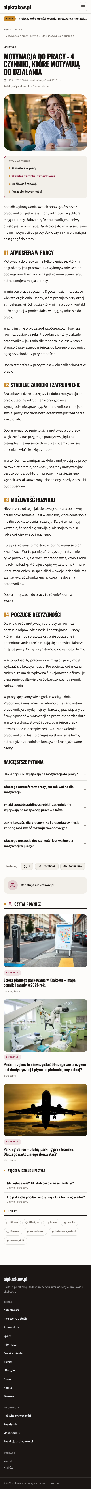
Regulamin (11, 1424)
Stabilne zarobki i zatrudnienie (33, 176)
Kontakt (9, 1461)
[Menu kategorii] (83, 6)
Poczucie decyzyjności (26, 191)
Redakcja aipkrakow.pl (16, 86)
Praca (53, 1222)
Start (6, 29)
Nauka (71, 1222)
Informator (10, 1344)
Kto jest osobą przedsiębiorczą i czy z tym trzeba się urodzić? (46, 1197)
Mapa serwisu (12, 1433)
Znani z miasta (13, 1353)
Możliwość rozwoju (24, 184)
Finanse (14, 1231)
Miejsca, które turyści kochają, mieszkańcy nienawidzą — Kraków (52, 19)
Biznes (14, 1222)
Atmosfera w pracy (24, 168)
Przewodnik (17, 1240)
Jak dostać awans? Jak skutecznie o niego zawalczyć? (40, 1183)
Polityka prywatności (17, 1416)
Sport (7, 1336)
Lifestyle (17, 29)
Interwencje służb (65, 1231)
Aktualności (37, 1231)
